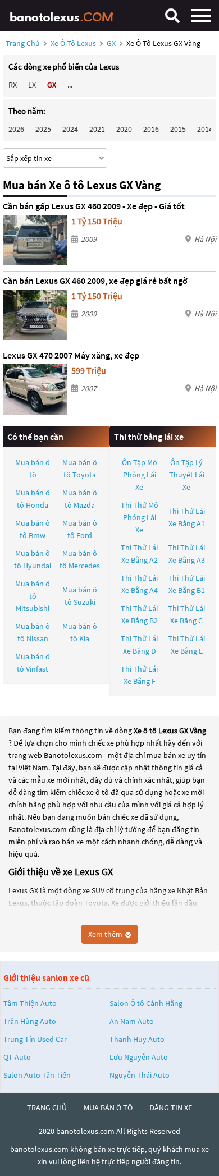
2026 (16, 129)
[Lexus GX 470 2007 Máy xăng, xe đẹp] (35, 389)
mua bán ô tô (108, 1107)
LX (32, 85)
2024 (70, 129)
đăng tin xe (170, 1107)
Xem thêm (106, 934)
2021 (97, 129)
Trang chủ (23, 43)
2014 (205, 129)
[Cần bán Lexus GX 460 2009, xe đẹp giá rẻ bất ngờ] (35, 315)
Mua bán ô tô (32, 468)
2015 (178, 129)
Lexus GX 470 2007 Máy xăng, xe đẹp (71, 355)
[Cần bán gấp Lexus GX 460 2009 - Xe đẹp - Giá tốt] (35, 240)
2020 (124, 129)
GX (112, 43)
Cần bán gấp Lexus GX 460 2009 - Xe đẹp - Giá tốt (94, 206)
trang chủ (47, 1107)
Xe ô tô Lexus (73, 43)
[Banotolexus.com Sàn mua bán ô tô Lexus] (64, 15)
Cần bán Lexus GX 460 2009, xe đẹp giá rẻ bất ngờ (95, 280)
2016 (151, 129)
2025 (43, 129)
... (69, 85)
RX (12, 85)
